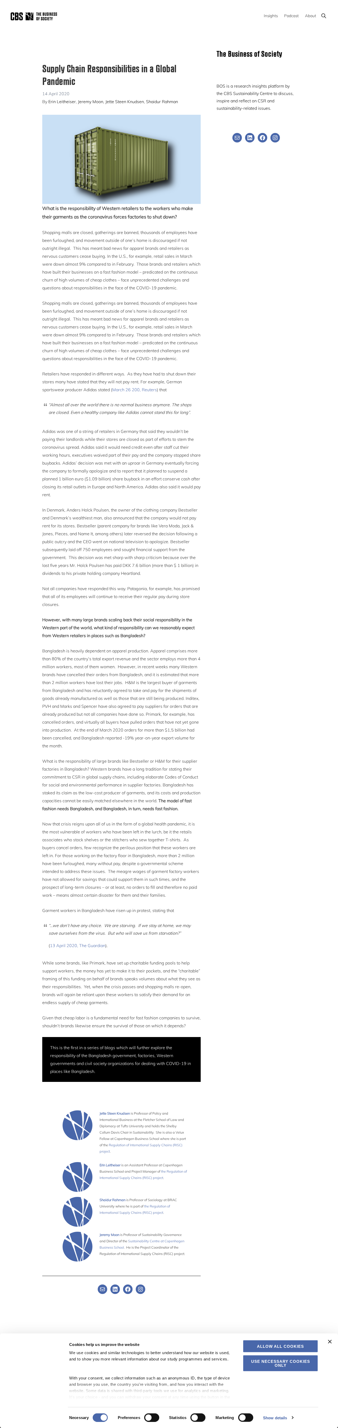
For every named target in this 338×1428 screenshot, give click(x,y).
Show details (275, 1417)
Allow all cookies (280, 1346)
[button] (323, 15)
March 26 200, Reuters (134, 389)
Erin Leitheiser (62, 101)
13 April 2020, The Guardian (77, 945)
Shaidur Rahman (162, 101)
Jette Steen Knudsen (124, 101)
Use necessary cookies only (280, 1363)
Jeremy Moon (90, 101)
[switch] (151, 1417)
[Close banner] (330, 1342)
